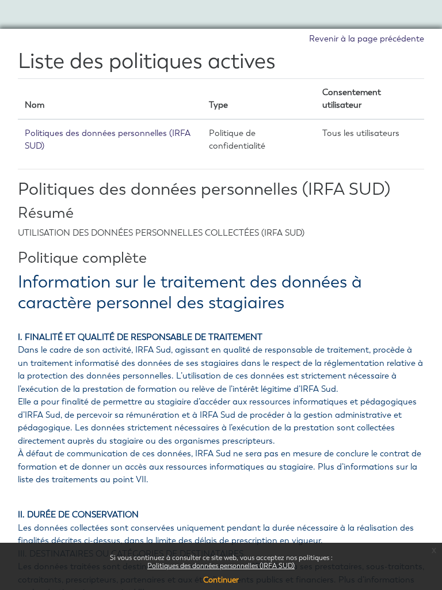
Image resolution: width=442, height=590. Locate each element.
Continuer (221, 580)
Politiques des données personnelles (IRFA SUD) (221, 566)
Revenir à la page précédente (366, 38)
